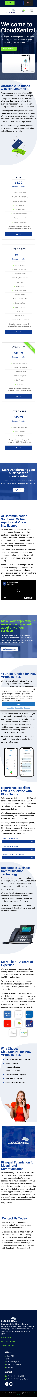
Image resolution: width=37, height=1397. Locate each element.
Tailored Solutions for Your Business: (19, 1059)
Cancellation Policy (7, 1345)
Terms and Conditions (8, 1341)
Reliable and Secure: (13, 1071)
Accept (18, 704)
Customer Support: (12, 1063)
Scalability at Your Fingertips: (16, 1075)
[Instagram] (6, 1384)
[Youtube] (11, 1384)
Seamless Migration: (13, 1067)
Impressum (27, 708)
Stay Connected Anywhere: (15, 1082)
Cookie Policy (10, 708)
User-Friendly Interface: (14, 1078)
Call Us (18, 234)
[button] (34, 689)
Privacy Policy (19, 708)
